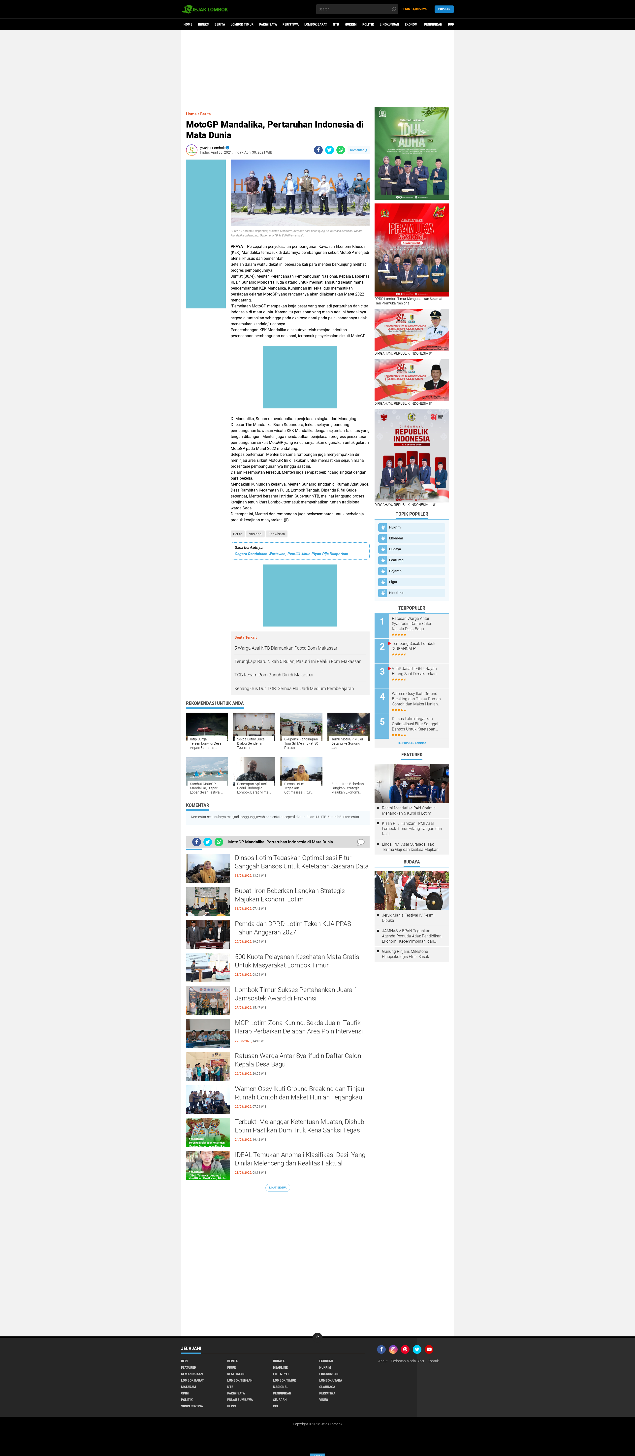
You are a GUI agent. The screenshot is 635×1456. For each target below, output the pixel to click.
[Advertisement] (317, 68)
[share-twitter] (329, 150)
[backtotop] (317, 1338)
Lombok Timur (242, 24)
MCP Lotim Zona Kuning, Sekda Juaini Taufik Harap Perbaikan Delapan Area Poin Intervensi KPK (299, 1031)
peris (231, 1406)
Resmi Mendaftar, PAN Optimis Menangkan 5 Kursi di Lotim (409, 811)
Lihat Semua (277, 1187)
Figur (393, 582)
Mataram (188, 1387)
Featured (396, 560)
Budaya (453, 24)
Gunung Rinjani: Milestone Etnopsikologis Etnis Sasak (405, 954)
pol (276, 1406)
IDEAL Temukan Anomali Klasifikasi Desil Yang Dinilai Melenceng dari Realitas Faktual (300, 1159)
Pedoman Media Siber (407, 1361)
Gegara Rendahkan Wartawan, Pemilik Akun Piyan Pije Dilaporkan (291, 554)
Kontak (433, 1361)
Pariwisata (268, 24)
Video (323, 1400)
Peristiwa (291, 24)
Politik (368, 24)
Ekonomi (411, 24)
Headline (396, 593)
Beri (184, 1361)
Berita (220, 24)
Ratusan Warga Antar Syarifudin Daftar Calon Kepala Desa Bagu (298, 1060)
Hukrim (351, 24)
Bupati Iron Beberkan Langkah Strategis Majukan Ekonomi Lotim (290, 895)
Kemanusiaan (192, 1374)
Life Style (281, 1374)
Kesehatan (236, 1374)
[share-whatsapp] (340, 150)
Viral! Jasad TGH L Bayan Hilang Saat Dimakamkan (414, 671)
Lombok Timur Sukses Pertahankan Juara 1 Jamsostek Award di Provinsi (296, 994)
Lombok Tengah (240, 1380)
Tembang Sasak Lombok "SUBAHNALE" (413, 646)
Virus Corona (192, 1406)
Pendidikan (433, 24)
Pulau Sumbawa (240, 1400)
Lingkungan (389, 24)
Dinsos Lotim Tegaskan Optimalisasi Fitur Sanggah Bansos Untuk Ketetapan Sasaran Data (302, 862)
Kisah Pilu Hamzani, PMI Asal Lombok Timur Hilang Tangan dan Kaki (412, 828)
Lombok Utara (330, 1380)
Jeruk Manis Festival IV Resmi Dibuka (408, 918)
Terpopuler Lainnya (411, 743)
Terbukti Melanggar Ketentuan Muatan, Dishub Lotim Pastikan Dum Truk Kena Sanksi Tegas (299, 1126)
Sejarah (395, 571)
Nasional (255, 534)
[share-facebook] (318, 150)
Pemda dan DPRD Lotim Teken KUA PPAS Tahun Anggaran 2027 (293, 928)
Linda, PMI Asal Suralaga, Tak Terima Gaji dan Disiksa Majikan (410, 847)
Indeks (203, 24)
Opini (185, 1393)
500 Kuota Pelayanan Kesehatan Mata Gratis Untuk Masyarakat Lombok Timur (297, 961)
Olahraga (327, 1387)
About (383, 1361)
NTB (336, 24)
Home (188, 24)
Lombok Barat (315, 24)
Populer (444, 9)
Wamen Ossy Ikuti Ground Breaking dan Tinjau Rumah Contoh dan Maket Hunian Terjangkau (299, 1093)
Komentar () (358, 150)
